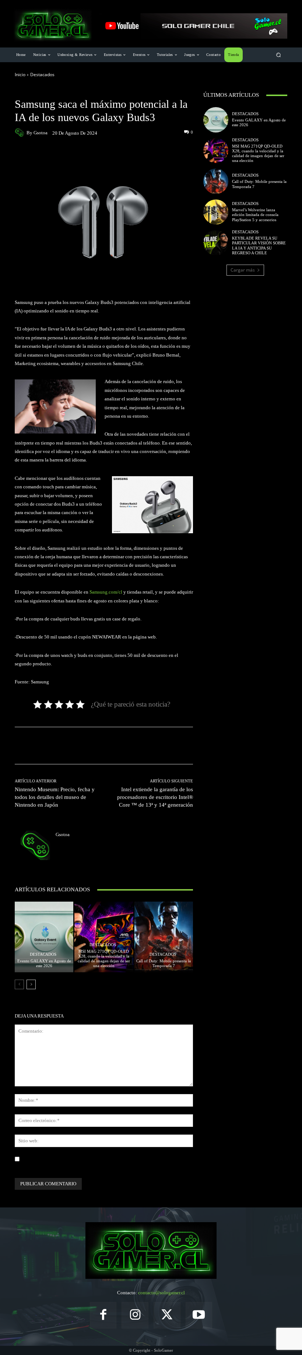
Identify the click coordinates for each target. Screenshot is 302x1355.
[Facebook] (103, 1315)
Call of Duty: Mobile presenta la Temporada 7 (163, 963)
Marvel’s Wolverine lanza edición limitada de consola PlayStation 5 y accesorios (255, 215)
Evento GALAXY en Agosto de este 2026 (44, 963)
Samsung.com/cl (105, 592)
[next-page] (31, 984)
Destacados (42, 74)
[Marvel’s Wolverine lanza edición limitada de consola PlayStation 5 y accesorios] (215, 211)
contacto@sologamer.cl (161, 1292)
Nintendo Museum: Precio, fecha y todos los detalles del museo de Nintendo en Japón (55, 797)
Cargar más (243, 270)
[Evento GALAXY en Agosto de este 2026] (44, 937)
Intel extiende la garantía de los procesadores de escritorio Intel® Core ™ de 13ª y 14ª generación (155, 797)
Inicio (20, 74)
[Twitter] (167, 1315)
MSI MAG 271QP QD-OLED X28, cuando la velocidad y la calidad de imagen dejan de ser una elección (104, 958)
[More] (160, 154)
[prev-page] (19, 984)
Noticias (58, 91)
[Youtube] (199, 1315)
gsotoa (41, 132)
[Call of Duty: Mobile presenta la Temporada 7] (163, 937)
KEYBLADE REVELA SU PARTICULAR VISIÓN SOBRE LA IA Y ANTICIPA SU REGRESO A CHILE (259, 245)
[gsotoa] (21, 132)
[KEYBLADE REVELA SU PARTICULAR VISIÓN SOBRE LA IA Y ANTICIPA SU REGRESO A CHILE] (215, 242)
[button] (278, 55)
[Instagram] (135, 1315)
